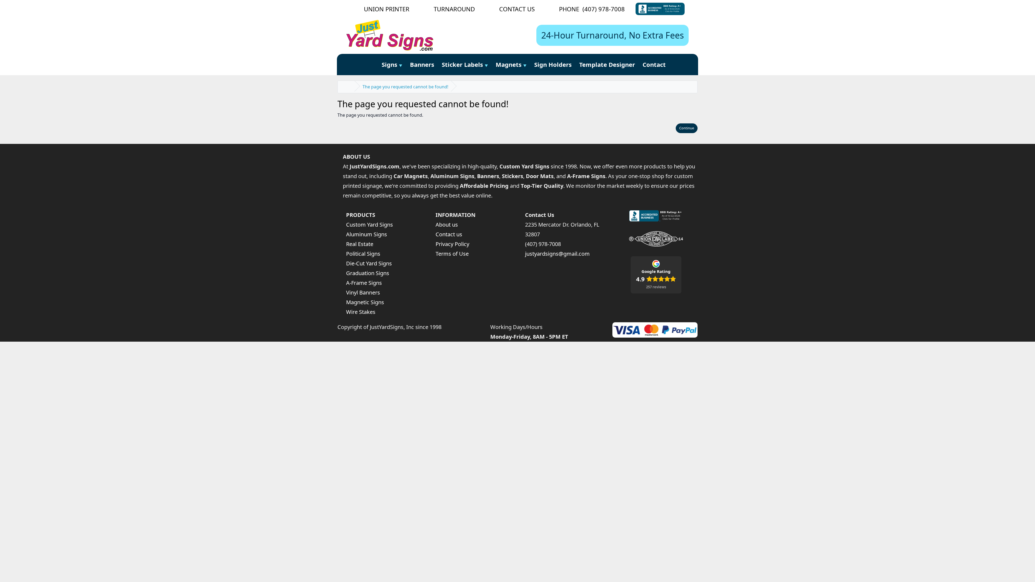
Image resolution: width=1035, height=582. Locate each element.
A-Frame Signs (364, 282)
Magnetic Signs (365, 302)
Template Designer (607, 64)
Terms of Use (452, 253)
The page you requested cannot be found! (405, 87)
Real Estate (359, 244)
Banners (422, 64)
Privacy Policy (452, 244)
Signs (389, 64)
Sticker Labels (462, 64)
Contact (654, 64)
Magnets (509, 64)
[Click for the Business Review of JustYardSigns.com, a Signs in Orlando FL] (660, 8)
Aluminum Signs (366, 234)
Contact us (449, 234)
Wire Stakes (360, 312)
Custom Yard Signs (369, 224)
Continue (686, 128)
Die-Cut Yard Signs (369, 263)
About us (447, 224)
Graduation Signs (367, 273)
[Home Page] (372, 64)
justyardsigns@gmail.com (557, 253)
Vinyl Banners (363, 292)
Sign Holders (553, 64)
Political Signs (363, 253)
